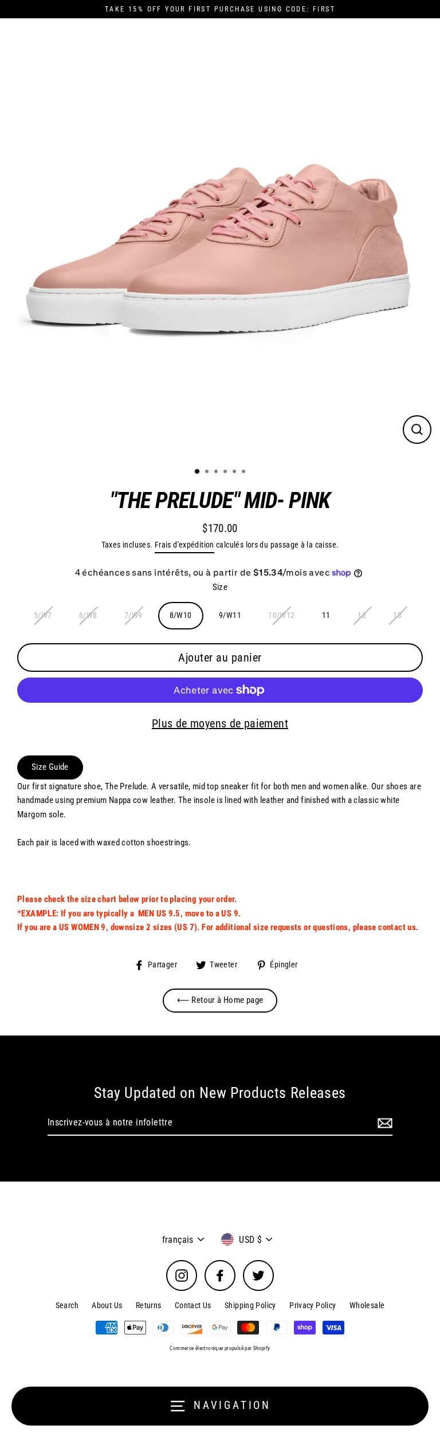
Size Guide (50, 767)
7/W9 (133, 615)
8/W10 (181, 615)
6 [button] (244, 472)
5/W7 (43, 615)
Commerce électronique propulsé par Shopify (220, 1348)
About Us (107, 1305)
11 (326, 615)
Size (220, 587)
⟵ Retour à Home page (220, 1000)
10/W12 (281, 615)
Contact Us (193, 1305)
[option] (220, 238)
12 (362, 615)
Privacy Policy (312, 1305)
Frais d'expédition (184, 544)
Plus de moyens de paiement (220, 723)
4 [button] (226, 472)
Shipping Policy (250, 1305)
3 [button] (217, 472)
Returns (149, 1305)
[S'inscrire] (383, 1123)
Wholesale (366, 1305)
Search (67, 1305)
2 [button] (208, 472)
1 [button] (198, 472)
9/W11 (230, 615)
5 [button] (235, 472)
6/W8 (88, 615)
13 (397, 615)
